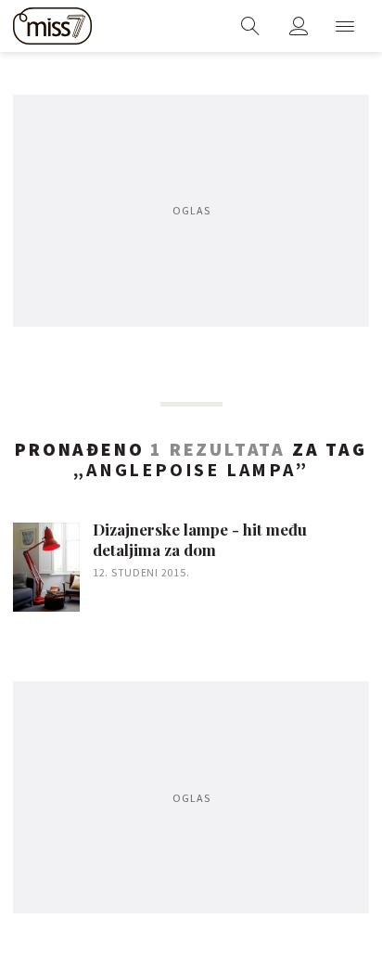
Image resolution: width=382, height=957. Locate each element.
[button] (345, 26)
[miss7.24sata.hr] (52, 26)
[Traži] (250, 26)
